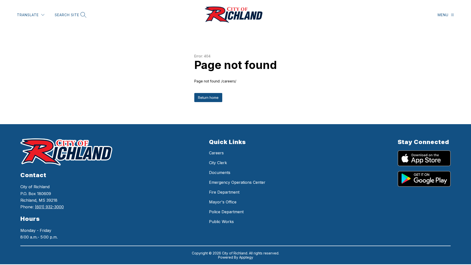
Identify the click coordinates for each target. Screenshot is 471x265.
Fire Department (224, 192)
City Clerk (218, 162)
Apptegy (246, 257)
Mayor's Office (222, 201)
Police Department (226, 211)
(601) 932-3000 (49, 206)
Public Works (221, 221)
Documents (219, 172)
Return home (208, 97)
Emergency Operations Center (237, 182)
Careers (216, 152)
